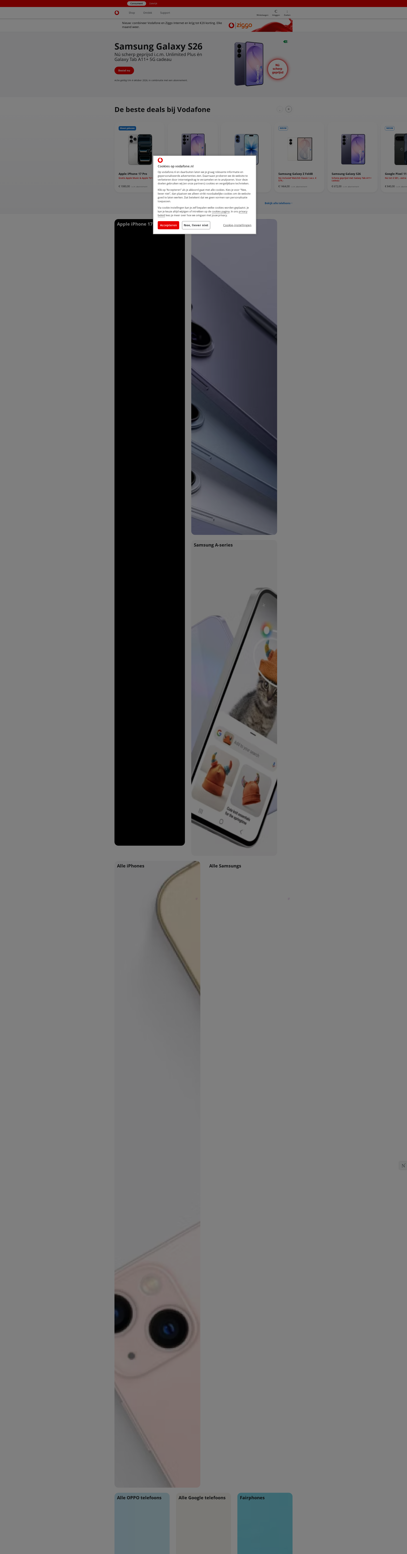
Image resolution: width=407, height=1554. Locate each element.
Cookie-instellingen (237, 225)
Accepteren (168, 225)
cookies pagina (221, 211)
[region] (204, 194)
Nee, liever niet (196, 225)
